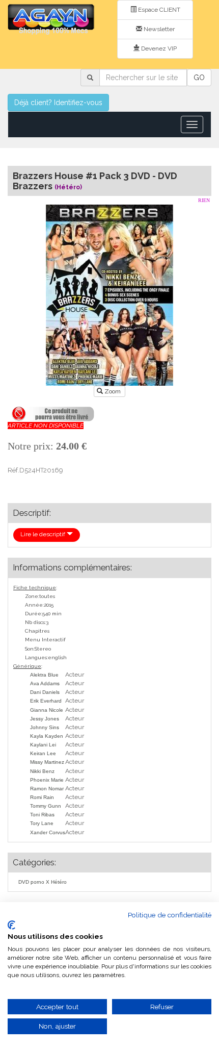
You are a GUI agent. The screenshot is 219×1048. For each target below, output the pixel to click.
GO (199, 77)
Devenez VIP (158, 48)
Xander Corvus (47, 832)
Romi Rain (42, 797)
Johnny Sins (44, 727)
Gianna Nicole (46, 710)
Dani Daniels (45, 692)
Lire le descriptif (43, 534)
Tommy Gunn (45, 806)
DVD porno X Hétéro (42, 882)
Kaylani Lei (43, 744)
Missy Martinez (47, 762)
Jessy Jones (44, 718)
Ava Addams (45, 683)
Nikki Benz (42, 771)
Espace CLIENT (158, 9)
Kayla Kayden (46, 736)
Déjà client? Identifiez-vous (58, 102)
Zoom (112, 391)
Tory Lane (41, 823)
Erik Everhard (46, 701)
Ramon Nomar (47, 788)
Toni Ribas (42, 814)
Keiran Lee (43, 753)
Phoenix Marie (47, 780)
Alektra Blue (44, 675)
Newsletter (158, 29)
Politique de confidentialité (169, 915)
